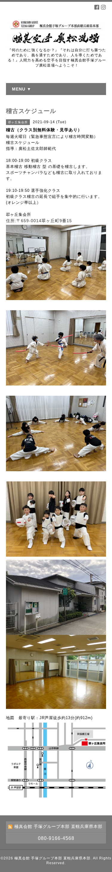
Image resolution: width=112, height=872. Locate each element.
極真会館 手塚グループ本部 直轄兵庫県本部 (52, 858)
